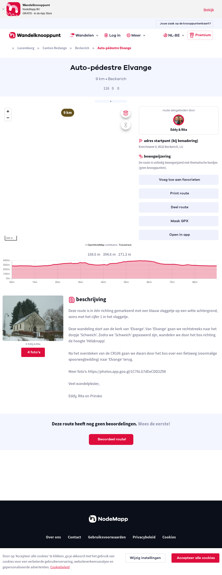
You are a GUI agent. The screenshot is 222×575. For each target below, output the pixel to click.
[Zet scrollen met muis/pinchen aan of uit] (126, 125)
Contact (74, 537)
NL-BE (174, 35)
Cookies (169, 537)
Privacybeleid (144, 537)
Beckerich (82, 48)
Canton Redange (54, 48)
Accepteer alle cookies (196, 558)
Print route (179, 193)
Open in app (179, 234)
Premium (203, 35)
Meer (136, 35)
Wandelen (84, 35)
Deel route (179, 207)
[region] (68, 176)
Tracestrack (125, 244)
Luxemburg (25, 48)
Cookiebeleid (60, 567)
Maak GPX (179, 221)
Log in (115, 35)
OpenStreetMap (96, 244)
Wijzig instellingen (145, 558)
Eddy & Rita (178, 130)
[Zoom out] (8, 118)
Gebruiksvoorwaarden (107, 537)
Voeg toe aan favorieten (179, 179)
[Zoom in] (8, 111)
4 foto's (34, 352)
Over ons (53, 537)
